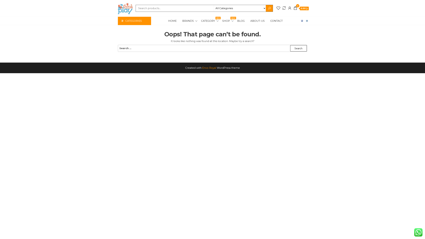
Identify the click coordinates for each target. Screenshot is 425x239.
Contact (276, 20)
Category (210, 19)
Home (172, 20)
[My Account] (290, 8)
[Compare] (284, 8)
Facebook (302, 21)
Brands (188, 20)
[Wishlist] (278, 8)
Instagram (307, 21)
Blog (241, 20)
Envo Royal (209, 67)
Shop (228, 19)
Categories (133, 20)
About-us (257, 20)
